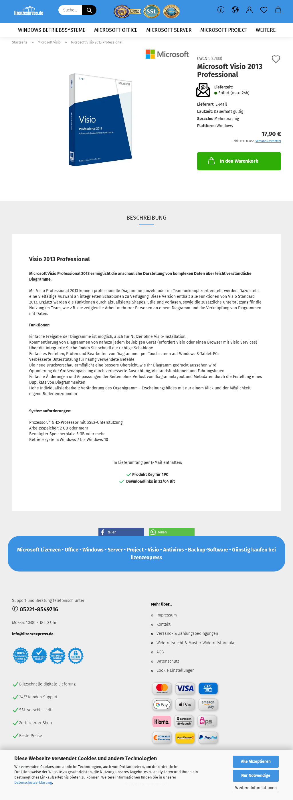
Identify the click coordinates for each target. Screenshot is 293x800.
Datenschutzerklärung (33, 782)
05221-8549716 (39, 609)
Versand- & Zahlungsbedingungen (187, 633)
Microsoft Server (169, 30)
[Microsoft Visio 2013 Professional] (100, 121)
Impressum (167, 615)
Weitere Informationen (256, 787)
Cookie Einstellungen (176, 670)
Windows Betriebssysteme (52, 30)
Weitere (266, 30)
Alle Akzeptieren (256, 761)
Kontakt (164, 624)
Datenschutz (168, 661)
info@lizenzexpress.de (33, 634)
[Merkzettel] (264, 10)
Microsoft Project (223, 30)
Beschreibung (146, 217)
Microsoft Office (116, 30)
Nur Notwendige (255, 775)
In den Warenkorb (239, 161)
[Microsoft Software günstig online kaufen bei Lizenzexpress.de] (31, 11)
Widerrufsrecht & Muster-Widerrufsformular (196, 643)
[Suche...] (89, 10)
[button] (235, 10)
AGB (160, 652)
